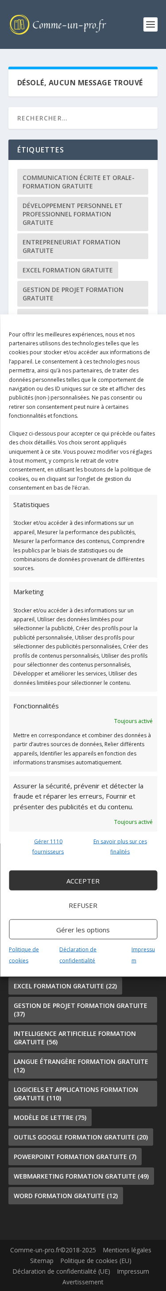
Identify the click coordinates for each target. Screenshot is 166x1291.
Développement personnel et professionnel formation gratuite (73, 214)
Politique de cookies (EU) (95, 1260)
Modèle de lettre (50, 1117)
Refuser (83, 904)
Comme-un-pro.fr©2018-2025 (53, 1250)
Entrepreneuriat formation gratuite (71, 246)
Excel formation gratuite (68, 270)
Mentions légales (127, 1250)
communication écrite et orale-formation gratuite (79, 181)
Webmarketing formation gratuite (81, 1176)
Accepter (83, 880)
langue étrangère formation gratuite (81, 1065)
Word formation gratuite (66, 1195)
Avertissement (83, 1282)
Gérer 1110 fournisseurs (48, 846)
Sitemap (42, 1260)
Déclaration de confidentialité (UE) (61, 1271)
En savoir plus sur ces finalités (120, 846)
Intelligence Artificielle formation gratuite (75, 1037)
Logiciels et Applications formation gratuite (76, 1093)
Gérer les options (83, 929)
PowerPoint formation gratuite (75, 1156)
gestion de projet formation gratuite (73, 293)
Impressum (133, 1271)
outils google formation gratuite (81, 1137)
